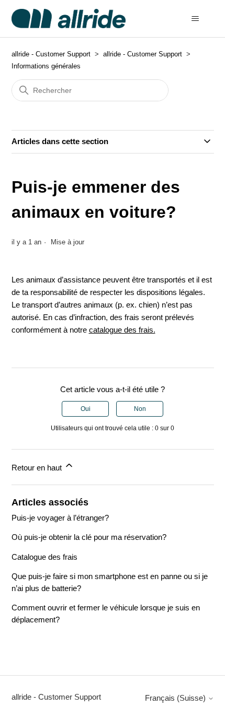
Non (140, 408)
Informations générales (46, 66)
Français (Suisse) (176, 697)
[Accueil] (69, 18)
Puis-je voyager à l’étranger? (60, 517)
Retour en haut (38, 467)
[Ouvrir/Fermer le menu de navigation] (195, 18)
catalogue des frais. (122, 329)
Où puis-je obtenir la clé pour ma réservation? (89, 537)
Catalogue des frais (44, 556)
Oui (86, 408)
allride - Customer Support (51, 54)
